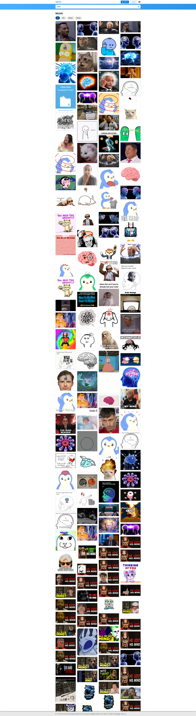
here (125, 714)
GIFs (63, 18)
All (57, 18)
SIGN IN (134, 2)
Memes (78, 18)
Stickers (70, 18)
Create (126, 2)
